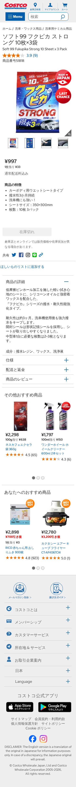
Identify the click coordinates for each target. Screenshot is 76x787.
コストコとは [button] (26, 609)
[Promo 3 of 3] (42, 478)
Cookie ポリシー (38, 728)
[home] (16, 6)
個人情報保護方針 (24, 723)
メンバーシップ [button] (28, 622)
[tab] (38, 608)
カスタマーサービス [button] (32, 634)
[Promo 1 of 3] (33, 478)
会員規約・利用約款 (50, 719)
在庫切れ (27, 231)
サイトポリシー (53, 723)
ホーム (7, 28)
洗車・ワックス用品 (28, 28)
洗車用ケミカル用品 (58, 28)
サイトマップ (21, 719)
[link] (13, 255)
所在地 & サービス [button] (30, 647)
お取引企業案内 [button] (28, 660)
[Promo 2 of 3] (38, 478)
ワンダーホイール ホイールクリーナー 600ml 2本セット (55, 449)
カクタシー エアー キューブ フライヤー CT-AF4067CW (55, 548)
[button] (64, 16)
